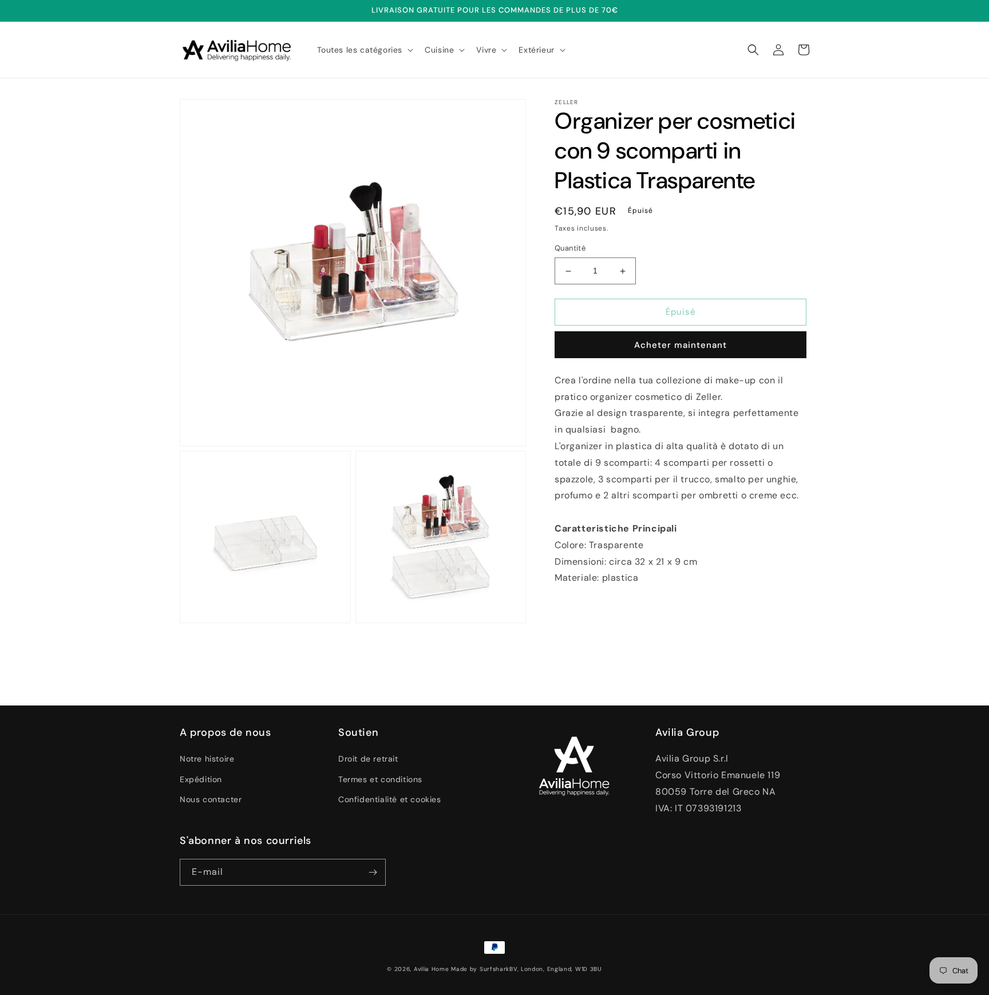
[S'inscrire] (372, 872)
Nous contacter (211, 799)
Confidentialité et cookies (389, 799)
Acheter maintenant (680, 345)
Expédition (201, 779)
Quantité (570, 248)
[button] (364, 50)
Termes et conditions (380, 779)
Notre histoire (207, 759)
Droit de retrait (368, 759)
